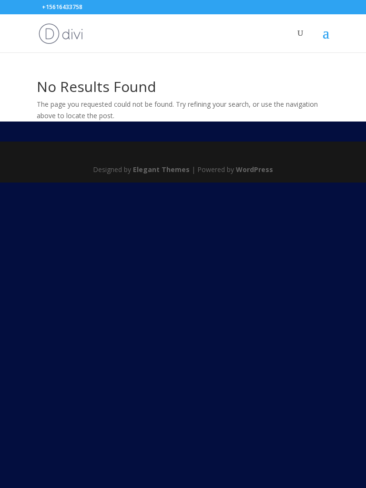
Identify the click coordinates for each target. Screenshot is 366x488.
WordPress (254, 169)
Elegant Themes (161, 169)
